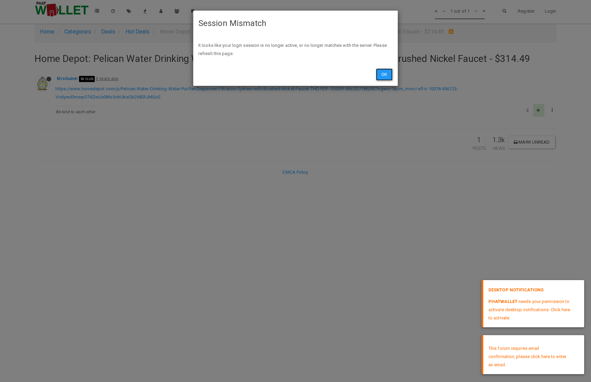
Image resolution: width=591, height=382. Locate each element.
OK (384, 74)
